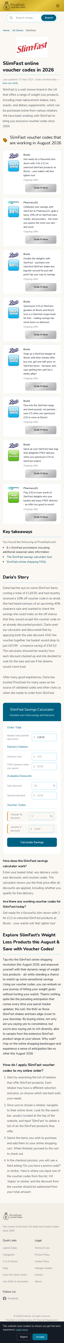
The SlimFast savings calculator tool (29, 557)
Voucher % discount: (16, 816)
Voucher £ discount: (16, 828)
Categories (9, 1254)
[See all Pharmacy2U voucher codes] (13, 202)
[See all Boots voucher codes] (13, 156)
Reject (23, 1337)
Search (49, 17)
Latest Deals (10, 1248)
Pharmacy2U (30, 202)
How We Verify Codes (15, 1274)
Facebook (13, 1298)
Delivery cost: (14, 756)
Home (6, 30)
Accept (40, 1337)
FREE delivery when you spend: (18, 766)
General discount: (16, 795)
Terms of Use (42, 1248)
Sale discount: (14, 786)
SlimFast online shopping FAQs (26, 562)
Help (5, 1268)
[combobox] (27, 17)
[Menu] (57, 5)
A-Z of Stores (10, 1261)
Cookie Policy (42, 1261)
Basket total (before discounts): (18, 737)
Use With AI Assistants (15, 1281)
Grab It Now (41, 188)
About (38, 1281)
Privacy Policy (42, 1254)
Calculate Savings (32, 842)
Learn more (22, 1329)
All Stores (17, 30)
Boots (26, 155)
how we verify (10, 83)
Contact (39, 1274)
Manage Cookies (43, 1268)
